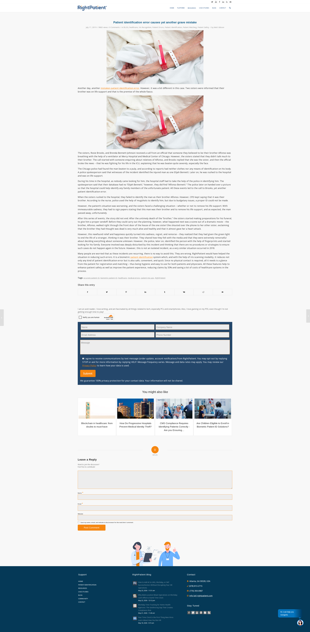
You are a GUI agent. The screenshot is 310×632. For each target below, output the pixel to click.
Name (80, 492)
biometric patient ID (109, 278)
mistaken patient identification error (120, 88)
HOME (80, 581)
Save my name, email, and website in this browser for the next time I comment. (107, 522)
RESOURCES (82, 588)
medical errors (134, 278)
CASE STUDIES (83, 592)
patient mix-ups (147, 278)
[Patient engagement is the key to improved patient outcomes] (308, 316)
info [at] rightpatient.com (201, 595)
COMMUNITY (83, 599)
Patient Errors (158, 27)
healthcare (133, 27)
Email (80, 503)
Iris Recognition (145, 27)
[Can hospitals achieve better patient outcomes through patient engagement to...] (2, 317)
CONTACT (81, 602)
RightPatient (160, 278)
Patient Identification (173, 27)
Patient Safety (203, 27)
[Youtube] (216, 2)
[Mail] (230, 2)
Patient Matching (190, 27)
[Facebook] (219, 2)
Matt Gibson (219, 27)
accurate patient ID (92, 278)
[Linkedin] (223, 2)
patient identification (141, 257)
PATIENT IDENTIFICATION (87, 585)
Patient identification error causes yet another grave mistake (155, 22)
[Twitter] (212, 2)
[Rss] (227, 2)
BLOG (126, 27)
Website (80, 514)
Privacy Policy (89, 365)
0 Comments (114, 27)
